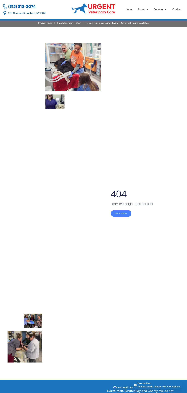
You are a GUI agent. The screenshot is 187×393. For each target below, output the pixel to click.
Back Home (121, 213)
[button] (93, 8)
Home (129, 9)
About (141, 9)
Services (158, 9)
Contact (177, 9)
